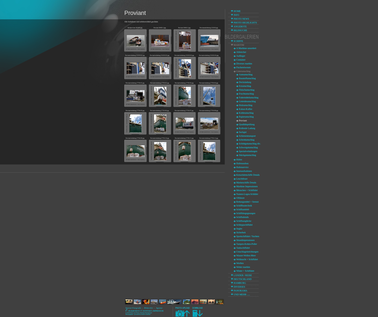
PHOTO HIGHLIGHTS (245, 22)
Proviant (243, 120)
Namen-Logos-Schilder (247, 194)
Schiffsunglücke (243, 221)
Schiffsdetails (242, 217)
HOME (237, 11)
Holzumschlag (245, 105)
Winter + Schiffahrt (245, 271)
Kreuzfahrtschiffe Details (248, 175)
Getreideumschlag (247, 101)
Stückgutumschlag (247, 155)
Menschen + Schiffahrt (247, 190)
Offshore (240, 198)
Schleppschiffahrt (244, 225)
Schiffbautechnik (244, 205)
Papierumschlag (246, 116)
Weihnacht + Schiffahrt (247, 259)
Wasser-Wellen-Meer (246, 255)
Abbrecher (241, 52)
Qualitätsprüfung (247, 124)
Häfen (239, 159)
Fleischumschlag (246, 90)
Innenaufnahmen (244, 171)
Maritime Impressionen (247, 186)
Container (240, 59)
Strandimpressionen (245, 240)
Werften (240, 263)
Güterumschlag (243, 71)
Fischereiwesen (243, 67)
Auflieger (240, 56)
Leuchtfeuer (241, 178)
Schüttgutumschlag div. (250, 143)
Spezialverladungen (248, 151)
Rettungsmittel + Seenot (247, 202)
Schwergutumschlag (248, 147)
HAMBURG (240, 283)
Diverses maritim (244, 63)
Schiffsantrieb (242, 209)
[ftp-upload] (182, 316)
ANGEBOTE (240, 26)
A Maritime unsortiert (246, 48)
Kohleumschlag (246, 113)
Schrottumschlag (246, 139)
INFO (236, 15)
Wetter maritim (243, 267)
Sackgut (242, 132)
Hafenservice (242, 167)
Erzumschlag (245, 86)
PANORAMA (240, 290)
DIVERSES (239, 287)
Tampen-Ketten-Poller (246, 244)
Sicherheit (241, 232)
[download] (197, 316)
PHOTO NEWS (241, 19)
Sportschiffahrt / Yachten (247, 236)
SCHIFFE (238, 41)
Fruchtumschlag (246, 93)
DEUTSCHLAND (243, 279)
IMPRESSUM (158, 311)
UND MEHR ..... (242, 294)
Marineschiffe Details (246, 182)
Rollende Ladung (247, 128)
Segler (239, 228)
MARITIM (239, 45)
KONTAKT (147, 311)
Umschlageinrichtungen (247, 251)
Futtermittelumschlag (248, 97)
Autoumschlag (245, 74)
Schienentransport (247, 136)
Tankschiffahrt (243, 248)
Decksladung (245, 82)
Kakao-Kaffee (245, 109)
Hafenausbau (242, 163)
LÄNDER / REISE (243, 275)
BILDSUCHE (240, 30)
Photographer (129, 314)
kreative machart (145, 314)
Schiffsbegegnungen (245, 213)
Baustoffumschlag (247, 78)
